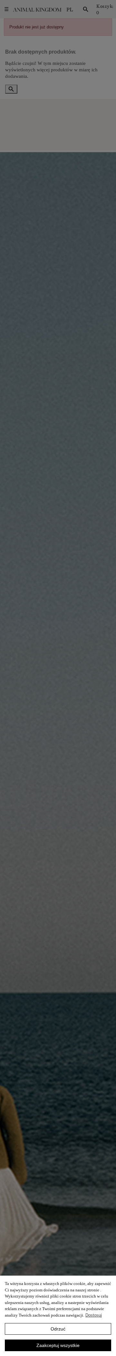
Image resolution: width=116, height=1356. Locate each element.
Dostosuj (93, 1315)
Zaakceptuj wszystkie (58, 1345)
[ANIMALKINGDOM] (37, 9)
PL (69, 9)
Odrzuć (58, 1328)
